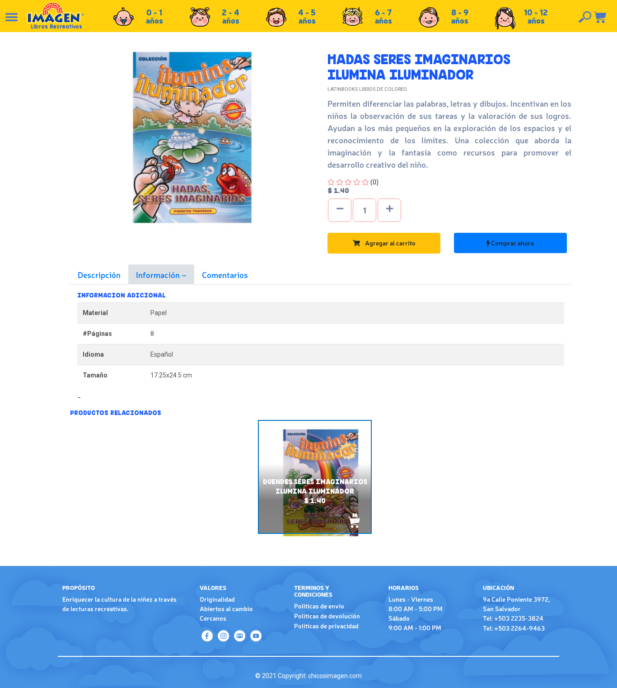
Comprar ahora (512, 243)
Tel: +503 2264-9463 (514, 628)
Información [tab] (159, 274)
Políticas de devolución (327, 616)
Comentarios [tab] (225, 274)
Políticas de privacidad (326, 626)
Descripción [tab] (99, 274)
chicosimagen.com (335, 675)
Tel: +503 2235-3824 (513, 618)
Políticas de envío (319, 606)
